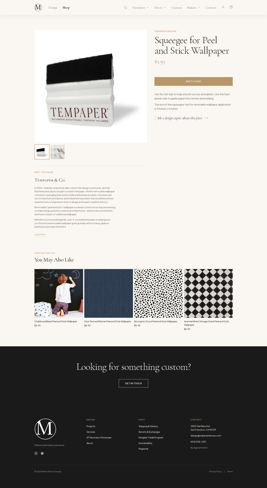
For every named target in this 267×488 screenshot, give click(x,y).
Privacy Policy (215, 471)
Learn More (40, 234)
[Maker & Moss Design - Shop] (38, 7)
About (90, 443)
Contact (210, 7)
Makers (192, 7)
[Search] (125, 7)
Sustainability (145, 443)
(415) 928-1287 (198, 441)
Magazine (143, 448)
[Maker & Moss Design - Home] (55, 428)
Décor (158, 7)
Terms (230, 471)
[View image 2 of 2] (58, 152)
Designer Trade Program (151, 437)
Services (91, 431)
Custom (176, 7)
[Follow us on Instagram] (36, 453)
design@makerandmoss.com (206, 435)
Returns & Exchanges (149, 431)
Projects (91, 426)
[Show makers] (199, 7)
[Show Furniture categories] (147, 7)
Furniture (138, 7)
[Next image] (141, 86)
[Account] (223, 7)
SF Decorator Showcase (99, 437)
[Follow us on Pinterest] (42, 453)
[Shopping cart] (231, 7)
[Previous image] (40, 86)
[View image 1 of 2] (41, 152)
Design (53, 7)
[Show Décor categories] (164, 7)
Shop (66, 7)
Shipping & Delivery (148, 426)
